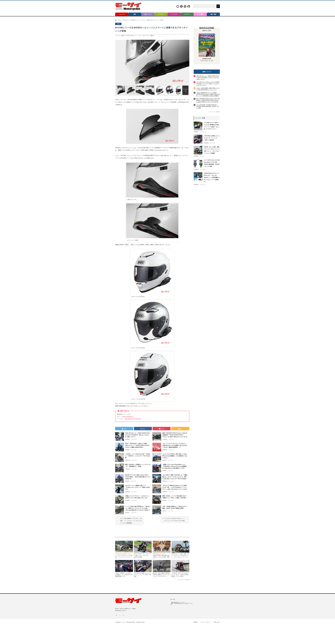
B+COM (127, 35)
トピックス (122, 14)
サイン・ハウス (137, 35)
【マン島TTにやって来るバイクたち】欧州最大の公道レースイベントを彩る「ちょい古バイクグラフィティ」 (212, 126)
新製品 (122, 35)
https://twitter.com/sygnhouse (133, 418)
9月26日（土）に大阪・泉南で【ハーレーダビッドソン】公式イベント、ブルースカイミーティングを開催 (212, 150)
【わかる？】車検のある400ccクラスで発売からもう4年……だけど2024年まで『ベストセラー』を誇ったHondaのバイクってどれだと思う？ (174, 487)
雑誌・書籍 (213, 14)
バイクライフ (203, 131)
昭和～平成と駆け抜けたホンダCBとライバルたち (181, 604)
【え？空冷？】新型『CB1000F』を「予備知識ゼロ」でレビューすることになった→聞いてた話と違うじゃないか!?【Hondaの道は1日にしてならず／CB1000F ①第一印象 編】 (174, 477)
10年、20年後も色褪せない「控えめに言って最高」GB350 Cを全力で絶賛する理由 (174, 507)
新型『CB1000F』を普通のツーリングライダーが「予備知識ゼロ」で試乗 (137, 465)
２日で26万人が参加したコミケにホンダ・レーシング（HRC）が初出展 (212, 138)
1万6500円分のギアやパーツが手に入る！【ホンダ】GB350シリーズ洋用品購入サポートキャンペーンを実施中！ (212, 177)
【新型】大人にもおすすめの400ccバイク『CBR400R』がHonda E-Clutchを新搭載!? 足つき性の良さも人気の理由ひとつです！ (174, 466)
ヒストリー (187, 14)
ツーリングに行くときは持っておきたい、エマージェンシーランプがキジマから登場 (173, 519)
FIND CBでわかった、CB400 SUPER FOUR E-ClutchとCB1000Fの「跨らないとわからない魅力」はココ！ (137, 434)
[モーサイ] (128, 9)
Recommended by (181, 579)
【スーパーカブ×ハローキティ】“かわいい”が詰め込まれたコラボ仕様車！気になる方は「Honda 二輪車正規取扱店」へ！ (174, 445)
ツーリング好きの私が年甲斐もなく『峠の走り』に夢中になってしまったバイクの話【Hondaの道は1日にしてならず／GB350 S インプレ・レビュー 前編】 (137, 508)
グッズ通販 (200, 14)
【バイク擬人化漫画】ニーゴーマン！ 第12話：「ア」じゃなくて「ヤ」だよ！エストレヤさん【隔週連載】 (131, 521)
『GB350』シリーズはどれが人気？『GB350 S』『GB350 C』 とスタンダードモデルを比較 (137, 455)
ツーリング (174, 14)
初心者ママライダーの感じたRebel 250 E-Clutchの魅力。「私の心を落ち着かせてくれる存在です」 (137, 476)
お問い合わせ (217, 622)
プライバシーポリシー (205, 622)
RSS (123, 615)
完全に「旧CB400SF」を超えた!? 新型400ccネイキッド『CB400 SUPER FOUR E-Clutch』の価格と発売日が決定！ (137, 445)
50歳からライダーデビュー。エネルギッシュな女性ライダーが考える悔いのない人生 (137, 496)
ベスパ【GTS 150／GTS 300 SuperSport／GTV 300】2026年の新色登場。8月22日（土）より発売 (212, 163)
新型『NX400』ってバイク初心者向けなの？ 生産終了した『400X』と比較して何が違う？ (174, 496)
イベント (202, 156)
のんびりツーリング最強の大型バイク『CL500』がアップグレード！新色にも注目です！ (137, 487)
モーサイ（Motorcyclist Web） (128, 622)
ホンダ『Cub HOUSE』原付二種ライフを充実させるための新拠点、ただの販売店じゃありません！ (174, 455)
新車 (135, 14)
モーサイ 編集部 (150, 35)
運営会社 (195, 622)
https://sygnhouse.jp (127, 416)
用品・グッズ (147, 14)
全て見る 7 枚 (185, 90)
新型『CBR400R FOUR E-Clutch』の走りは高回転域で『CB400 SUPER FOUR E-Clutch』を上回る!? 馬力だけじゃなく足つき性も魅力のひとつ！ (174, 435)
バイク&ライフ (161, 14)
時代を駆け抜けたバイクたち (178, 602)
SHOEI (131, 35)
